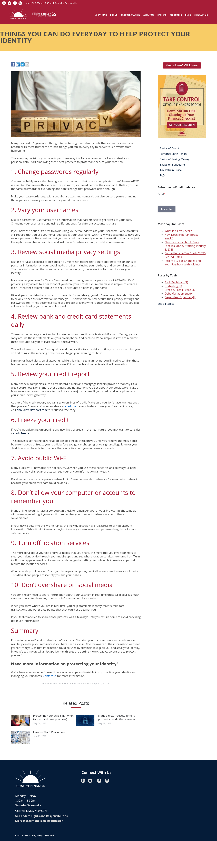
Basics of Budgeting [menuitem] (172, 164)
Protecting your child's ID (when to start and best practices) (53, 717)
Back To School (176, 282)
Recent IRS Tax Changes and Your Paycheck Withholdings (183, 262)
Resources (176, 15)
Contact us (49, 676)
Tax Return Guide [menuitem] (171, 170)
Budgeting (174, 286)
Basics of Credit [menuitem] (169, 148)
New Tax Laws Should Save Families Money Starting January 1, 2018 (185, 245)
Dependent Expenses (180, 297)
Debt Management (179, 293)
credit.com (71, 406)
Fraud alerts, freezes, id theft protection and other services (116, 717)
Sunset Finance (83, 683)
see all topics (166, 304)
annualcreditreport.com (32, 410)
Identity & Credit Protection (55, 683)
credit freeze (21, 433)
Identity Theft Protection (49, 732)
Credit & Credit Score (180, 290)
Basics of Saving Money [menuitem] (175, 159)
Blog (188, 15)
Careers (161, 15)
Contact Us (201, 15)
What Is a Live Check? (178, 231)
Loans (113, 15)
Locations (101, 15)
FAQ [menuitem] (162, 175)
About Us (148, 15)
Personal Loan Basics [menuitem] (173, 154)
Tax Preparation (130, 15)
